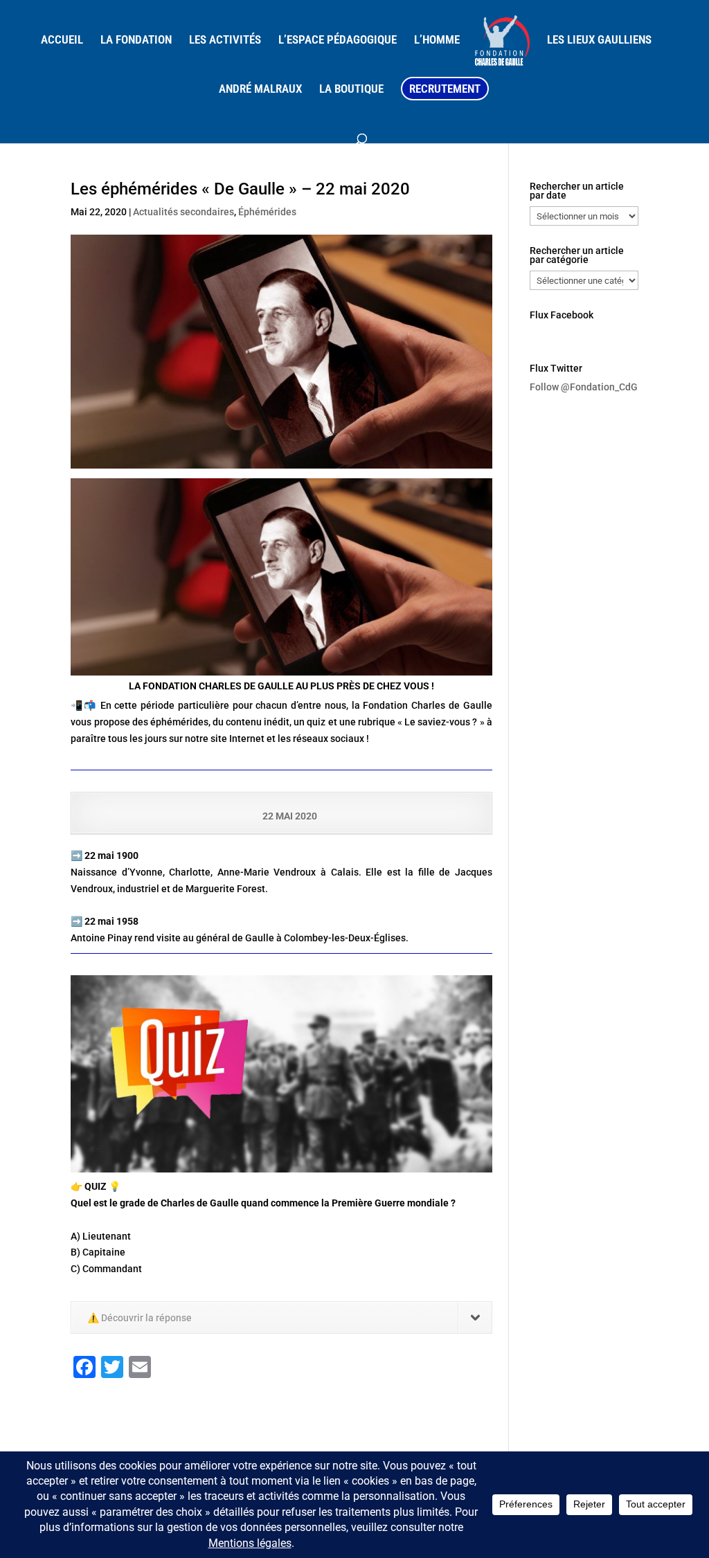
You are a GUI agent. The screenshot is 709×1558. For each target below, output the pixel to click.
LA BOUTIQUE (351, 90)
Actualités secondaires (183, 211)
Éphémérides (267, 211)
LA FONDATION (136, 40)
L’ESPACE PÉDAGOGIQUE (337, 40)
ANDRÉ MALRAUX (260, 90)
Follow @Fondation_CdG (584, 386)
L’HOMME (437, 40)
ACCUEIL (62, 40)
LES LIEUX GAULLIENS (599, 40)
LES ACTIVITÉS (225, 40)
